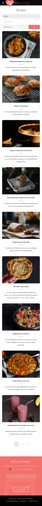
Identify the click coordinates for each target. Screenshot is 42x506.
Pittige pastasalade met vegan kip (21, 61)
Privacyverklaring (12, 501)
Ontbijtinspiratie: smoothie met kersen (21, 425)
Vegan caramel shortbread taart (21, 150)
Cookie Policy (32, 501)
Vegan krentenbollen (21, 106)
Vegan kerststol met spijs (21, 242)
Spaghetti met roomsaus (21, 334)
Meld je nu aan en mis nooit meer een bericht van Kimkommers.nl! (21, 466)
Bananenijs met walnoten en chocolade (21, 198)
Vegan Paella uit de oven (21, 381)
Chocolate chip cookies (21, 286)
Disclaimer (23, 501)
